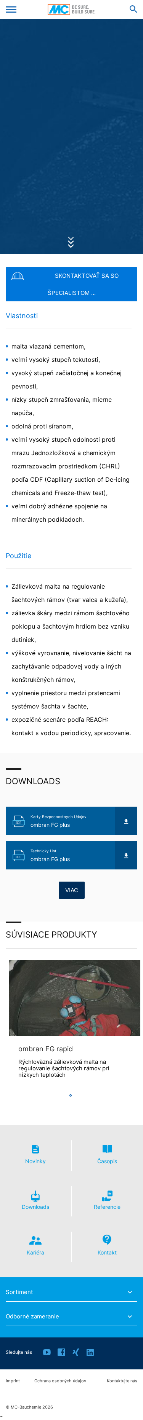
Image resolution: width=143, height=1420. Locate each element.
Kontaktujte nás (122, 1381)
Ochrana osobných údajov (60, 1381)
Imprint (13, 1381)
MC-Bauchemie (71, 9)
